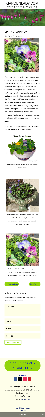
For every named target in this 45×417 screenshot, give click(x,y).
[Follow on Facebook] (15, 379)
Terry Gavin (25, 399)
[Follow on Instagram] (25, 379)
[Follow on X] (20, 379)
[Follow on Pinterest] (29, 379)
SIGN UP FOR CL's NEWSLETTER (22, 365)
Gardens (18, 36)
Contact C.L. (22, 407)
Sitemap (22, 410)
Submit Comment (13, 342)
